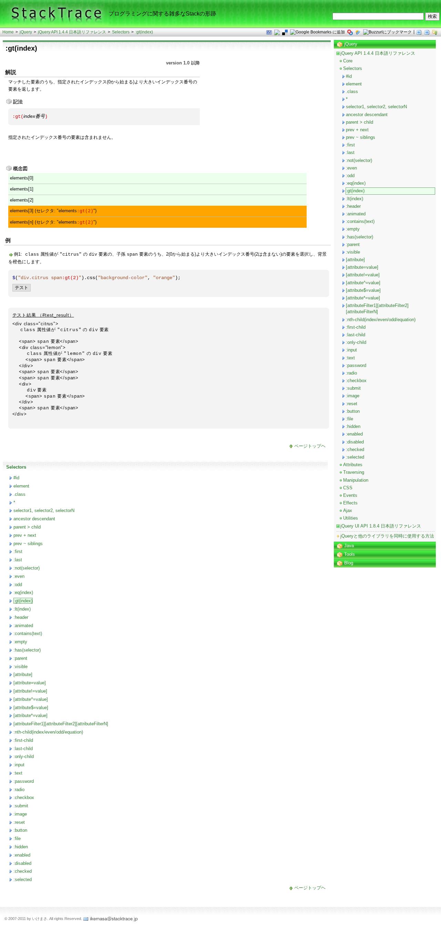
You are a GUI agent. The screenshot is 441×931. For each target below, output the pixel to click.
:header (20, 617)
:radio (18, 789)
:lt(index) (22, 609)
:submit (20, 805)
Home (8, 32)
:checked (22, 871)
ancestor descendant (34, 518)
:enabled (21, 855)
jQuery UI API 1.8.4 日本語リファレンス (380, 526)
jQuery (26, 32)
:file (17, 838)
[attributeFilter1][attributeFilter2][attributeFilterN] (60, 723)
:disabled (22, 863)
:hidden (20, 846)
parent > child (27, 527)
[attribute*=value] (30, 715)
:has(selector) (27, 650)
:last (17, 559)
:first (17, 551)
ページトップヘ (310, 446)
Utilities (350, 518)
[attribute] (22, 674)
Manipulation (355, 480)
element (21, 486)
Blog (348, 562)
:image (20, 814)
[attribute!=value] (30, 691)
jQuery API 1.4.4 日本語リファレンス (72, 32)
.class (19, 494)
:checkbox (23, 797)
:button (20, 830)
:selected (22, 879)
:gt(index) (144, 32)
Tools (349, 554)
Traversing (353, 472)
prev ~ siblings (28, 543)
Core (347, 60)
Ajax (347, 510)
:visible (20, 666)
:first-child (23, 740)
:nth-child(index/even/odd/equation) (48, 732)
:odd (17, 584)
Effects (350, 502)
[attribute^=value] (30, 699)
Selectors (121, 32)
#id (16, 477)
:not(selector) (26, 568)
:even (18, 576)
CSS (347, 487)
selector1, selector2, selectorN (43, 510)
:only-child (23, 756)
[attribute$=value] (30, 707)
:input (18, 764)
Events (350, 495)
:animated (23, 625)
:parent (20, 658)
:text (17, 773)
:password (23, 781)
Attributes (352, 464)
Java (349, 545)
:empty (20, 641)
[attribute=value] (29, 682)
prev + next (24, 535)
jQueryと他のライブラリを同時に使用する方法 (387, 536)
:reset (19, 822)
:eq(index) (23, 592)
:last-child (23, 748)
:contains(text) (27, 633)
